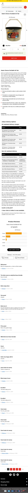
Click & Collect (10, 11)
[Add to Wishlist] (24, 14)
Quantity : (4, 49)
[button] (12, 49)
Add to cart (14, 58)
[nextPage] (23, 469)
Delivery (19, 11)
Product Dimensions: (5, 85)
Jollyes (10, 489)
